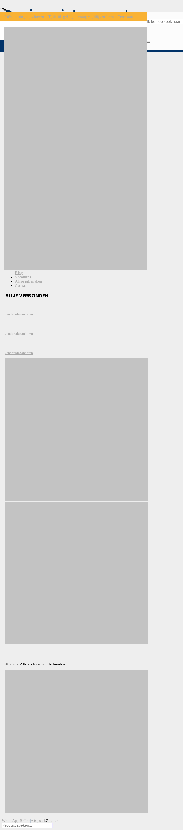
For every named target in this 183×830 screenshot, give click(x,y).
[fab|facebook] (27, 305)
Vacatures (23, 277)
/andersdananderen (19, 314)
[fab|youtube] (27, 344)
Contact (21, 286)
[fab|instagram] (27, 325)
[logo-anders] (75, 269)
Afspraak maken (28, 281)
